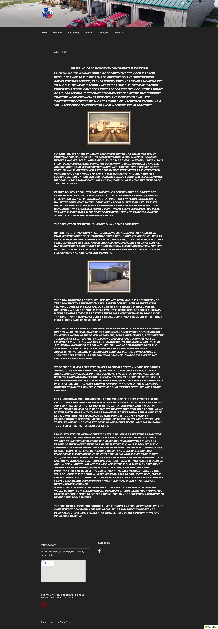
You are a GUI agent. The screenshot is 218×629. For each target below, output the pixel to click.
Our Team (58, 32)
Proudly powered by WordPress (56, 622)
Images (88, 32)
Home (44, 32)
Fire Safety (73, 32)
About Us (119, 32)
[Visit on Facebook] (99, 551)
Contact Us (103, 32)
